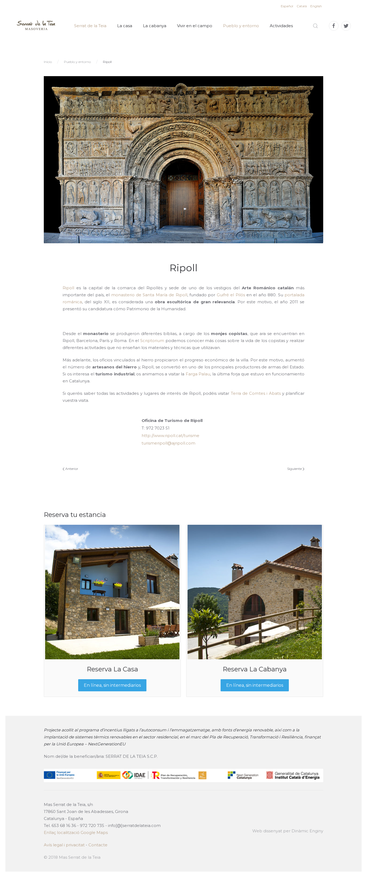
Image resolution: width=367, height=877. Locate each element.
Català (302, 6)
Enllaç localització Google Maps (76, 832)
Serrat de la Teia (90, 25)
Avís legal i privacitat (64, 844)
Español (287, 6)
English (316, 6)
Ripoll (68, 287)
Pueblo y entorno (241, 25)
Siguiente (295, 469)
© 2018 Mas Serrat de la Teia (72, 857)
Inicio (48, 62)
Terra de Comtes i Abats (256, 393)
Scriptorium (152, 340)
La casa (124, 25)
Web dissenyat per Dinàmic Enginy (287, 830)
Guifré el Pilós (231, 294)
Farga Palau (198, 373)
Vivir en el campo (194, 25)
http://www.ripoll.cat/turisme (170, 435)
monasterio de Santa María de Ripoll (149, 294)
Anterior (71, 469)
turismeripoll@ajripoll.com (168, 443)
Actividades (281, 25)
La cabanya (154, 25)
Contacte (97, 844)
